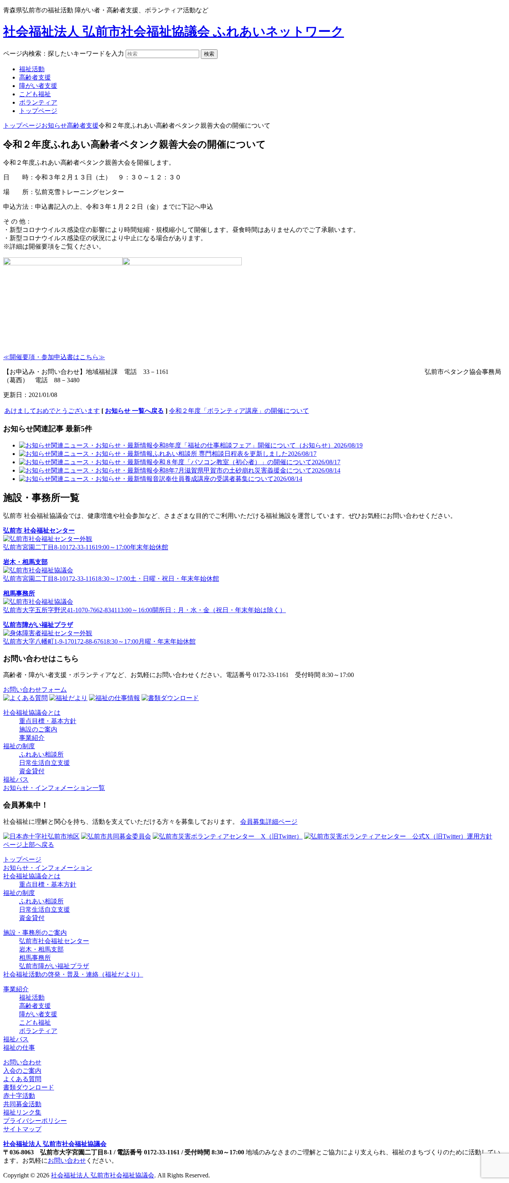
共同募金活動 (22, 1104)
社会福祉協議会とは (31, 712)
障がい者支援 (38, 85)
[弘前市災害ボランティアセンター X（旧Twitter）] (228, 836)
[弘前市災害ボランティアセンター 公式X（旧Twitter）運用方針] (398, 836)
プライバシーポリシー (35, 1120)
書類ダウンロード (28, 1087)
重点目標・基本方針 (47, 721)
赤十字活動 (19, 1095)
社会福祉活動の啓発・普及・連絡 (73, 974)
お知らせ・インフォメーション (47, 867)
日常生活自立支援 (44, 762)
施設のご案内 (38, 729)
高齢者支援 (35, 77)
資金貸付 (32, 771)
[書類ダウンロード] (170, 698)
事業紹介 (32, 737)
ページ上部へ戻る (28, 844)
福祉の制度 (19, 746)
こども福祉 (35, 94)
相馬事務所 (35, 957)
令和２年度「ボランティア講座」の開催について (239, 410)
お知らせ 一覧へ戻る (134, 410)
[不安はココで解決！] (25, 698)
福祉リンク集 (22, 1112)
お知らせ (54, 125)
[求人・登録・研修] (114, 698)
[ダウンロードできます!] (68, 698)
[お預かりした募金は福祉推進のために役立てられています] (116, 836)
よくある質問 (22, 1079)
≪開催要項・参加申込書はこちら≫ (54, 357)
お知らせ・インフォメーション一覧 (54, 787)
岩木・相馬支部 (41, 949)
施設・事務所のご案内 (35, 932)
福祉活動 (32, 69)
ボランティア (38, 102)
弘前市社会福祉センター (54, 941)
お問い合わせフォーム (35, 689)
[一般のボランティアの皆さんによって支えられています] (41, 836)
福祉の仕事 (19, 1047)
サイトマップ (22, 1129)
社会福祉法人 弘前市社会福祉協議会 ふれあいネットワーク (173, 31)
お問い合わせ (22, 1062)
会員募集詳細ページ (268, 821)
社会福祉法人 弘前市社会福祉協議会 (55, 1143)
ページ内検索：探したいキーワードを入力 (63, 53)
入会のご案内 (22, 1070)
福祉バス (16, 779)
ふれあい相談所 (41, 754)
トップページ (38, 110)
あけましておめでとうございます (52, 410)
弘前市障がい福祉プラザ (54, 966)
